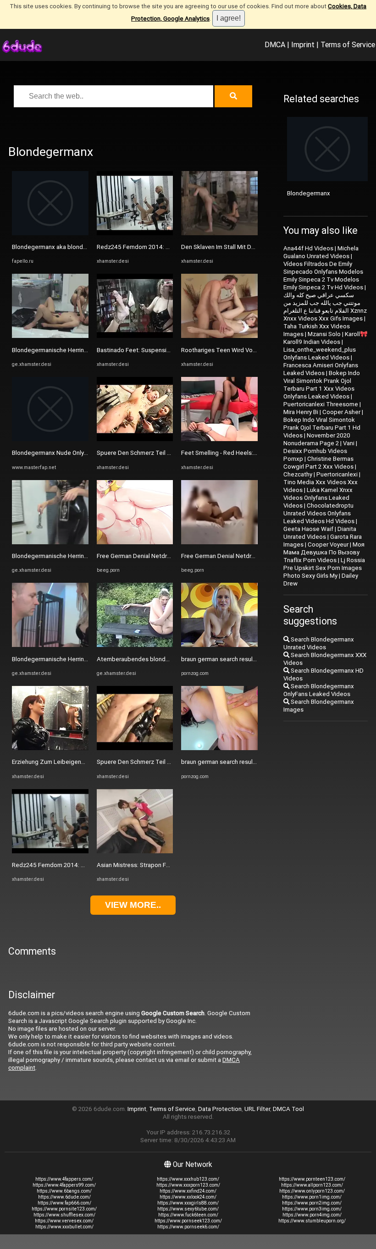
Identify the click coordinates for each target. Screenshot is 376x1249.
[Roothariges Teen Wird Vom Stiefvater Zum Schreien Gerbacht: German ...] (219, 336)
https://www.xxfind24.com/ (188, 1191)
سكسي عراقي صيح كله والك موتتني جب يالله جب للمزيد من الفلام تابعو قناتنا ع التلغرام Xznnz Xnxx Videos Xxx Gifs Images (325, 306)
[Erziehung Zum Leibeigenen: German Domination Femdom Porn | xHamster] (50, 748)
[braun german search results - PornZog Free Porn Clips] (219, 645)
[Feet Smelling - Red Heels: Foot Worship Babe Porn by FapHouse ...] (219, 439)
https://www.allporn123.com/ (312, 1185)
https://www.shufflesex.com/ (64, 1215)
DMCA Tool (288, 1109)
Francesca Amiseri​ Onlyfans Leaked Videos (320, 369)
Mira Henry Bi (300, 412)
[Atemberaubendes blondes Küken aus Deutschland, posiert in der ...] (135, 645)
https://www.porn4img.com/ (312, 1215)
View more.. (133, 905)
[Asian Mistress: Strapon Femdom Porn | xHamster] (135, 851)
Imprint (303, 44)
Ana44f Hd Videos (308, 248)
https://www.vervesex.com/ (64, 1221)
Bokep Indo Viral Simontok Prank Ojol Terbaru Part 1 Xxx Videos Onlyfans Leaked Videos (321, 384)
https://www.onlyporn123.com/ (312, 1191)
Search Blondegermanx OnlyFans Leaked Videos (318, 690)
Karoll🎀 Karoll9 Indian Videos (325, 338)
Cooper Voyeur (328, 544)
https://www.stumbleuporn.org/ (312, 1221)
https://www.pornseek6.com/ (188, 1227)
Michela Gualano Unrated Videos (321, 252)
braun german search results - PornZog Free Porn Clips (255, 659)
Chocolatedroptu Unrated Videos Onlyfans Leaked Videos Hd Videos (318, 513)
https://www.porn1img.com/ (312, 1197)
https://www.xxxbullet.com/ (64, 1227)
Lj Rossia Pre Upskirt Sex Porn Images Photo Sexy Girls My (324, 568)
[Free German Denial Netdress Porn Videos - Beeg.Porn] (135, 542)
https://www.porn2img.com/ (312, 1203)
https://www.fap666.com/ (64, 1203)
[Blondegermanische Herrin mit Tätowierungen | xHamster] (50, 336)
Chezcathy (297, 474)
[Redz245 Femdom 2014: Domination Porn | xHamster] (50, 851)
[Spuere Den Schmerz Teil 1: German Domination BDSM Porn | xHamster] (135, 439)
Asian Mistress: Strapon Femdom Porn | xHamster (164, 865)
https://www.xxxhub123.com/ (188, 1179)
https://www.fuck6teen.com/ (188, 1215)
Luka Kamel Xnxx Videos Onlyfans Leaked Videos (318, 497)
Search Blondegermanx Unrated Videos (318, 643)
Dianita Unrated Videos (319, 533)
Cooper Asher (341, 412)
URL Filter (257, 1109)
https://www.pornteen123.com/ (312, 1179)
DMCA (275, 44)
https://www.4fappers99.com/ (64, 1185)
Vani (348, 443)
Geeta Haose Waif (308, 529)
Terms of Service (348, 44)
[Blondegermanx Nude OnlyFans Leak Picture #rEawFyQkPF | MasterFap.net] (50, 439)
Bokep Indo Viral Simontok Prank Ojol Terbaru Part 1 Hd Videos (321, 427)
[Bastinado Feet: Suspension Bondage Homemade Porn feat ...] (135, 336)
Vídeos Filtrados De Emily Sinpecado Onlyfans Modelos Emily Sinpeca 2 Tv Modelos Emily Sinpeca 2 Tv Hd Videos (323, 275)
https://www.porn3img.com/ (312, 1209)
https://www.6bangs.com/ (64, 1191)
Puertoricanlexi (337, 474)
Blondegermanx (308, 193)
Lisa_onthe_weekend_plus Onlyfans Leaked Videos (319, 353)
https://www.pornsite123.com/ (64, 1209)
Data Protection (220, 1109)
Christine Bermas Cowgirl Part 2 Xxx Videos (318, 462)
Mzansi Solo (324, 334)
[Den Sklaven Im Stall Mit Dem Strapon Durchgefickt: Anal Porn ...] (219, 233)
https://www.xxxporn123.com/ (188, 1185)
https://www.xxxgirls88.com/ (188, 1203)
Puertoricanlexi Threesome (320, 404)
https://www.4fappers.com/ (64, 1179)
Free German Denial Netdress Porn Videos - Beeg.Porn (171, 556)
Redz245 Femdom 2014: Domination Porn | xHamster (84, 865)
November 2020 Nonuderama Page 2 (316, 439)
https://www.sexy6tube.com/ (188, 1209)
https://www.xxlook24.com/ (188, 1197)
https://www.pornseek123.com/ (188, 1221)
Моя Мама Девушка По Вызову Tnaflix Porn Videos (324, 552)
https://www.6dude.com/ (64, 1197)
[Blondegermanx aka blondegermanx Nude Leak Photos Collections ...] (50, 233)
